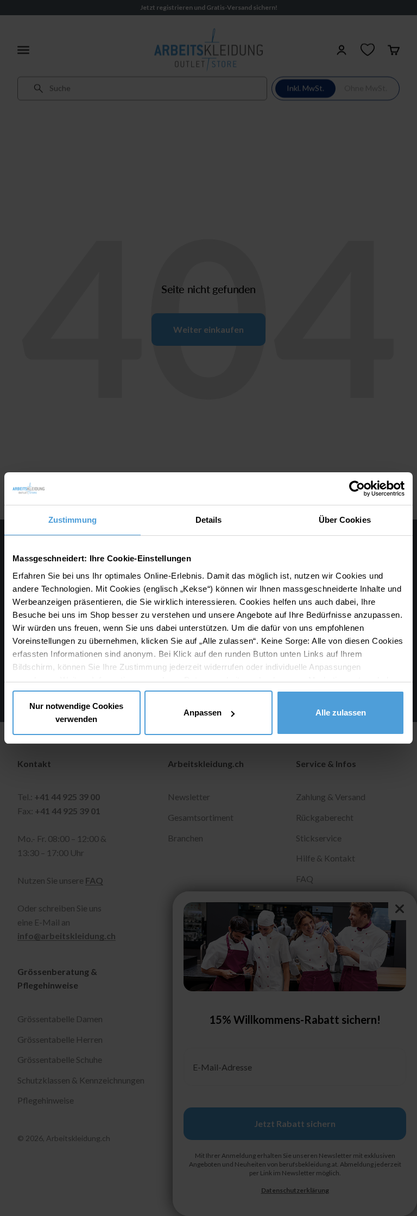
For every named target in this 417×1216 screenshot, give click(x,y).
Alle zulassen (340, 712)
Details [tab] (208, 519)
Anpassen (203, 712)
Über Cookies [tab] (345, 519)
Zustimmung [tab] (72, 519)
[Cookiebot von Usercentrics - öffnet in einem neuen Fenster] (357, 488)
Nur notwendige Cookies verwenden (76, 712)
